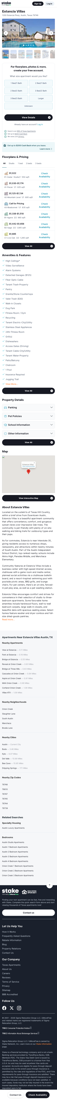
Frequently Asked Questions (16, 936)
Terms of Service (10, 981)
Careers (6, 973)
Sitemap (6, 990)
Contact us (28, 912)
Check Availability (44, 175)
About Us (7, 969)
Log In (49, 3)
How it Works (9, 931)
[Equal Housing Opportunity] (29, 892)
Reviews (6, 977)
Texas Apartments (11, 965)
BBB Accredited (10, 994)
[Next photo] (51, 33)
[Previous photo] (6, 33)
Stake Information (44, 1044)
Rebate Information (11, 940)
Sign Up (37, 3)
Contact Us (15, 1095)
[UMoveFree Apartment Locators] (10, 891)
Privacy (6, 986)
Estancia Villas (13, 11)
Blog (4, 944)
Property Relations (11, 948)
